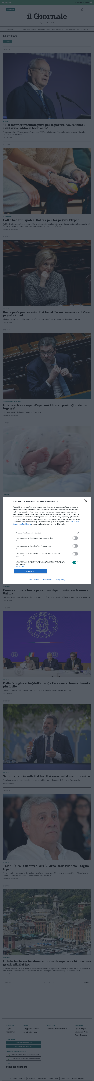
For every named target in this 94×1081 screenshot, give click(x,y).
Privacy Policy (60, 579)
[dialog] (47, 540)
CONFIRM (30, 571)
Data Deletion (34, 579)
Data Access (47, 579)
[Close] (86, 501)
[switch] (75, 538)
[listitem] (47, 533)
